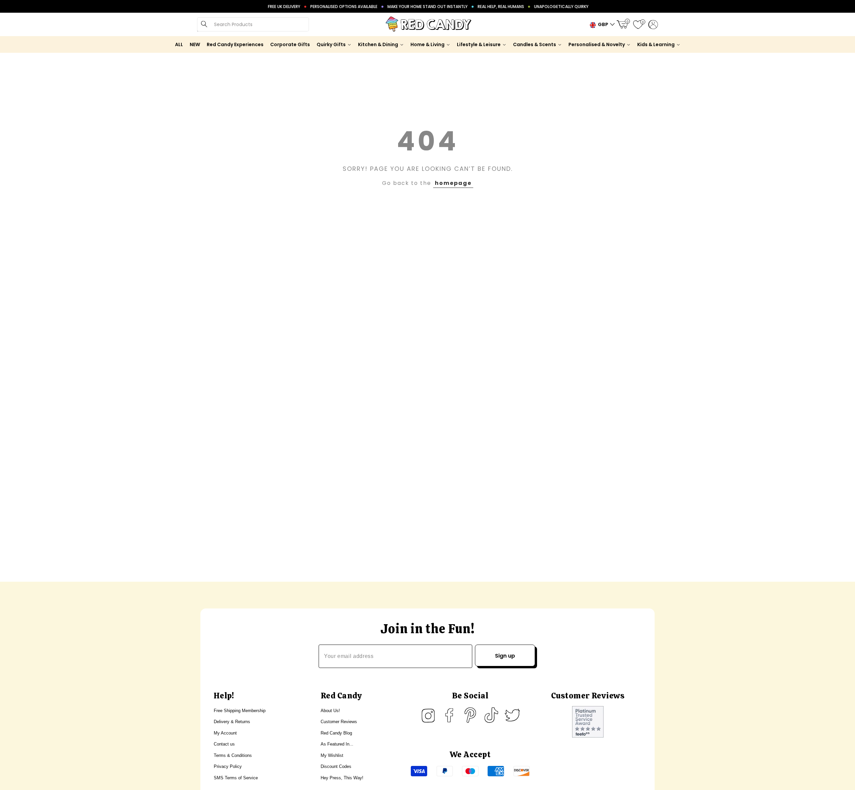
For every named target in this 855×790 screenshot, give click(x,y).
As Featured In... (337, 744)
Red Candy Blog (336, 733)
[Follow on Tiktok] (491, 715)
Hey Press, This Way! (342, 777)
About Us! (330, 710)
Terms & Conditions (233, 755)
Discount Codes (336, 766)
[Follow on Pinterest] (470, 715)
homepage (453, 183)
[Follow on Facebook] (449, 715)
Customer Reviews (339, 721)
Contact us (224, 744)
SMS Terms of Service (236, 777)
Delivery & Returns (232, 721)
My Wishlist (332, 755)
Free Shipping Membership (240, 710)
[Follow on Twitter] (512, 715)
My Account (225, 733)
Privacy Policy (228, 766)
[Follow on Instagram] (428, 715)
